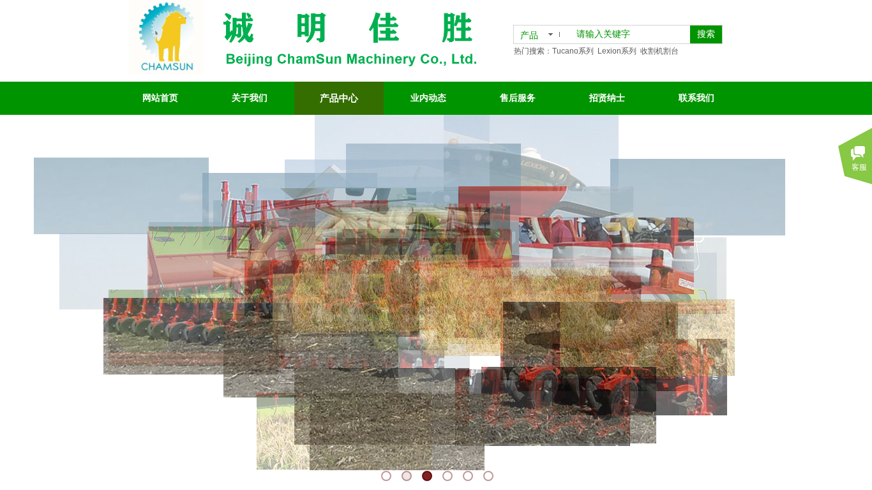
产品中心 (339, 98)
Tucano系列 (573, 51)
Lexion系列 (617, 51)
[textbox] (630, 34)
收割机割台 (659, 51)
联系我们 (696, 98)
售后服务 (518, 98)
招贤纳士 (607, 98)
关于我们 (249, 98)
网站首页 (160, 98)
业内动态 (428, 98)
